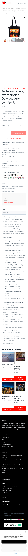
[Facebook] (3, 504)
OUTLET (4, 477)
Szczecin (22, 189)
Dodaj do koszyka (18, 133)
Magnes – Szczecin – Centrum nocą (19, 398)
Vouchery (4, 472)
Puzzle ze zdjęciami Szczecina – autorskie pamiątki (12, 469)
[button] (26, 532)
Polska (18, 189)
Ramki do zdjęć (6, 474)
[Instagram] (7, 504)
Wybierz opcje (8, 379)
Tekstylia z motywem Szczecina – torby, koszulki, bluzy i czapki (12, 460)
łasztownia (15, 189)
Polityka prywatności (9, 553)
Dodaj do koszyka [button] (20, 378)
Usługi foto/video (6, 444)
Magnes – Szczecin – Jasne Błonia (18, 368)
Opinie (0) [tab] (5, 212)
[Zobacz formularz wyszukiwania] (17, 3)
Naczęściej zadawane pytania (9, 486)
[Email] (19, 504)
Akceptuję (14, 542)
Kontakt (4, 497)
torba (3, 191)
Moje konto (5, 439)
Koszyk (3, 442)
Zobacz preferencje (14, 550)
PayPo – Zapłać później (7, 446)
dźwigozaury (9, 189)
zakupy (12, 191)
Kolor (3, 125)
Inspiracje (4, 448)
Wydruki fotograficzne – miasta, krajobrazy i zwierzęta (13, 456)
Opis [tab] (4, 209)
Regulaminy (5, 492)
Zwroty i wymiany (6, 490)
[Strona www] (15, 504)
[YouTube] (11, 504)
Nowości (7, 184)
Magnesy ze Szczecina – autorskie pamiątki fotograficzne (13, 465)
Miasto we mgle (7, 364)
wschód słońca (7, 191)
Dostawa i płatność (7, 488)
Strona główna (5, 437)
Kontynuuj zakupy (8, 202)
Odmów (14, 546)
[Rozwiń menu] (24, 3)
